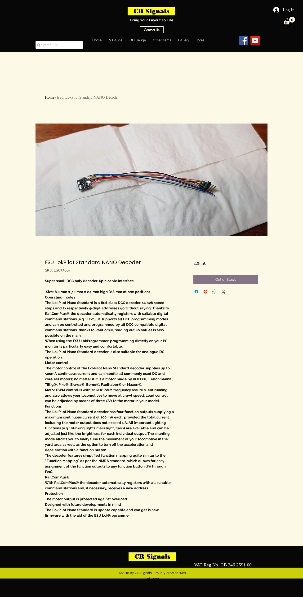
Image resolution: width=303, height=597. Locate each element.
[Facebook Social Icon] (243, 40)
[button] (289, 20)
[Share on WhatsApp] (214, 291)
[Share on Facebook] (196, 291)
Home (49, 97)
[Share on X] (223, 291)
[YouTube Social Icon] (255, 40)
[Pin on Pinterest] (205, 291)
